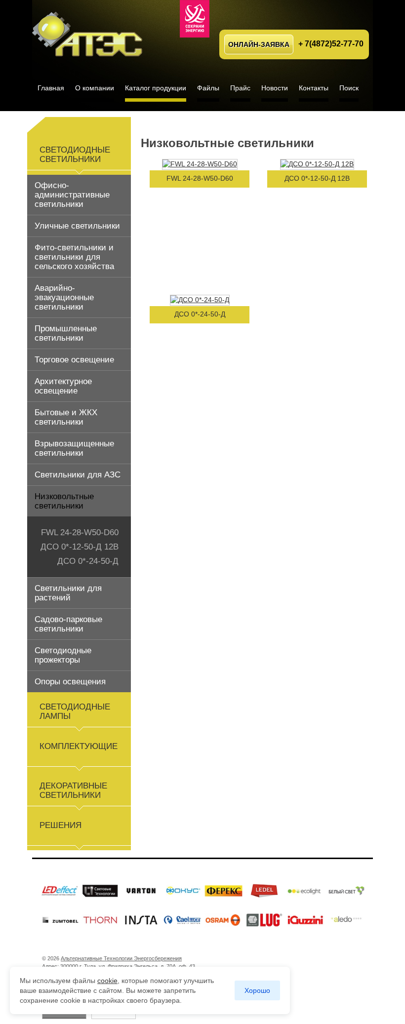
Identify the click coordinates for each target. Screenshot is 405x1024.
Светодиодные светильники (75, 154)
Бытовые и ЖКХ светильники (66, 417)
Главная (51, 88)
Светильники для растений (68, 593)
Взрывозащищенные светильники (74, 448)
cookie (107, 981)
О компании (94, 88)
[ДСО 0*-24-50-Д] (200, 300)
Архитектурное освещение (63, 386)
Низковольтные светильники (64, 501)
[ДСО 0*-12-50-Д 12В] (317, 164)
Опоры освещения (70, 681)
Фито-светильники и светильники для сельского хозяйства (74, 257)
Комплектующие (79, 746)
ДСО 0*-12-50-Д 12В (79, 546)
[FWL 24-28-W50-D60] (200, 164)
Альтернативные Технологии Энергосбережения (89, 29)
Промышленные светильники (66, 333)
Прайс (240, 88)
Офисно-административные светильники (72, 195)
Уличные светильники (77, 226)
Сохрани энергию (194, 19)
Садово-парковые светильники (68, 624)
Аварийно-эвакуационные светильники (64, 297)
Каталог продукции (155, 88)
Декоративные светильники (73, 790)
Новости (274, 88)
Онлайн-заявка (258, 44)
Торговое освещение (74, 359)
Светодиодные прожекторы (63, 655)
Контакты (313, 88)
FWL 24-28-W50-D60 (80, 532)
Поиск (349, 88)
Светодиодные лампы (75, 711)
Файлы (208, 88)
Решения (60, 825)
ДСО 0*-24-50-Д (88, 561)
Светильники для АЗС (78, 474)
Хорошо (257, 990)
